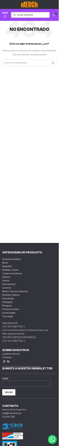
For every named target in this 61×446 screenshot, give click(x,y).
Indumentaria (8, 284)
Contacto (7, 357)
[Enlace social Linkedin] (8, 361)
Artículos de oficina (11, 259)
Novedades (8, 298)
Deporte (6, 277)
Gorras (5, 280)
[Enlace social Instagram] (4, 361)
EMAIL (5, 378)
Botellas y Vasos (10, 270)
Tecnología (7, 316)
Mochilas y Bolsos (11, 295)
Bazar (5, 263)
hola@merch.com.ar (12, 413)
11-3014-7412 (8, 417)
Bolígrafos (7, 266)
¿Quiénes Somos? (11, 354)
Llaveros (6, 288)
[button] (52, 439)
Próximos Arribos (10, 309)
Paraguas (7, 305)
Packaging (7, 302)
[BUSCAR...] (53, 62)
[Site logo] (29, 4)
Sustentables (9, 313)
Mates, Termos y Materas (15, 291)
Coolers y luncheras (12, 273)
